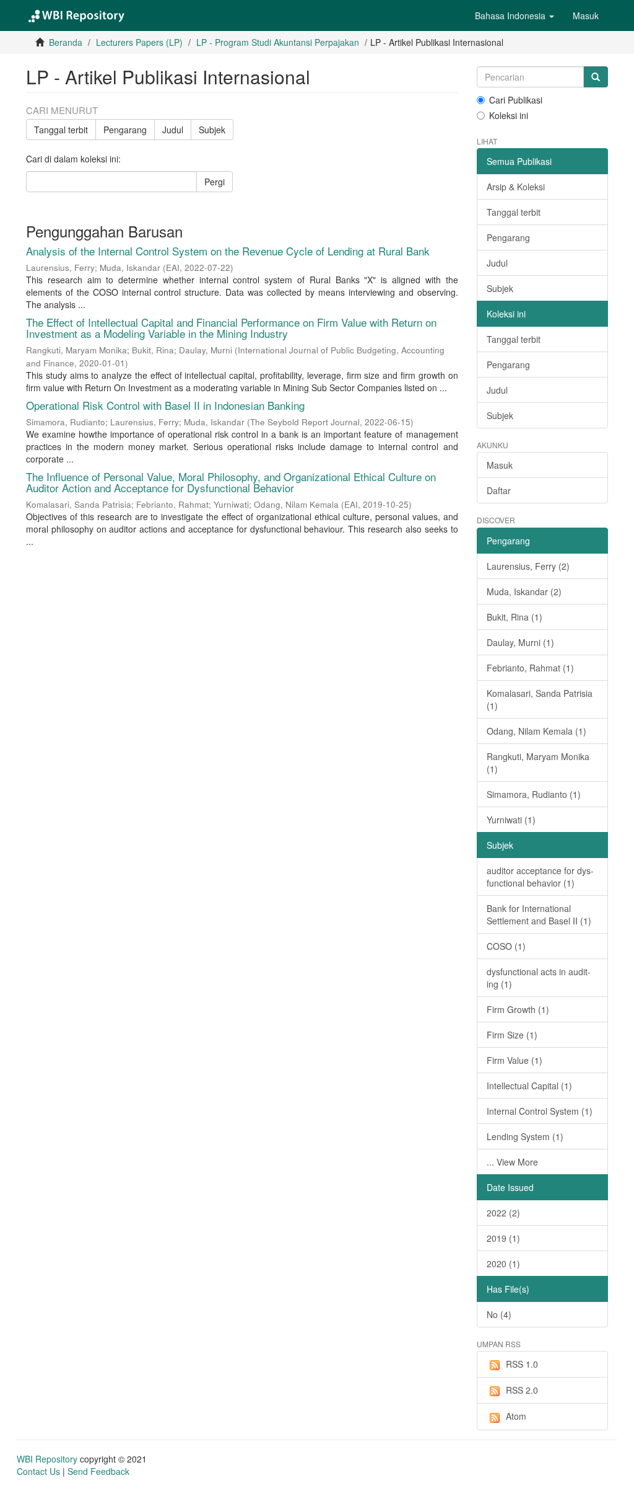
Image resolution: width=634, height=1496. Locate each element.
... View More (512, 1162)
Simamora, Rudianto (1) (534, 794)
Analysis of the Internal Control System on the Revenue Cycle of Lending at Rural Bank (228, 251)
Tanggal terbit (61, 129)
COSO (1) (506, 946)
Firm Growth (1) (518, 1009)
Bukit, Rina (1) (514, 617)
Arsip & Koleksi (516, 186)
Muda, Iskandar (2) (524, 591)
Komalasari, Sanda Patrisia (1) (540, 699)
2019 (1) (503, 1238)
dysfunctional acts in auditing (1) (539, 977)
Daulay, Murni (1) (520, 642)
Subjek (212, 129)
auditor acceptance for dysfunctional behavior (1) (540, 876)
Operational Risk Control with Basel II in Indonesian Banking (165, 405)
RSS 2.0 (522, 1390)
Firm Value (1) (514, 1060)
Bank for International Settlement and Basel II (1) (539, 914)
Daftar (499, 490)
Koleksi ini (508, 115)
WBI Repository (47, 1459)
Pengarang (125, 129)
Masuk (500, 465)
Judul (172, 129)
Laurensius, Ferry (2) (528, 566)
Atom (516, 1416)
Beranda (65, 42)
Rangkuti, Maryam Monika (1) (538, 762)
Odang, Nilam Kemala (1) (536, 731)
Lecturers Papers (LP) (139, 42)
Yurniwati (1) (511, 819)
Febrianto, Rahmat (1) (530, 668)
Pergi (214, 181)
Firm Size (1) (512, 1035)
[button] (514, 15)
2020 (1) (503, 1263)
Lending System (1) (525, 1136)
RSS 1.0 (522, 1364)
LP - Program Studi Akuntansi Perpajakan (277, 42)
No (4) (499, 1314)
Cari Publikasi (515, 100)
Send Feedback (98, 1471)
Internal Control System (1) (540, 1111)
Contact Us (38, 1471)
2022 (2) (503, 1212)
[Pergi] (595, 76)
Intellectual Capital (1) (529, 1085)
